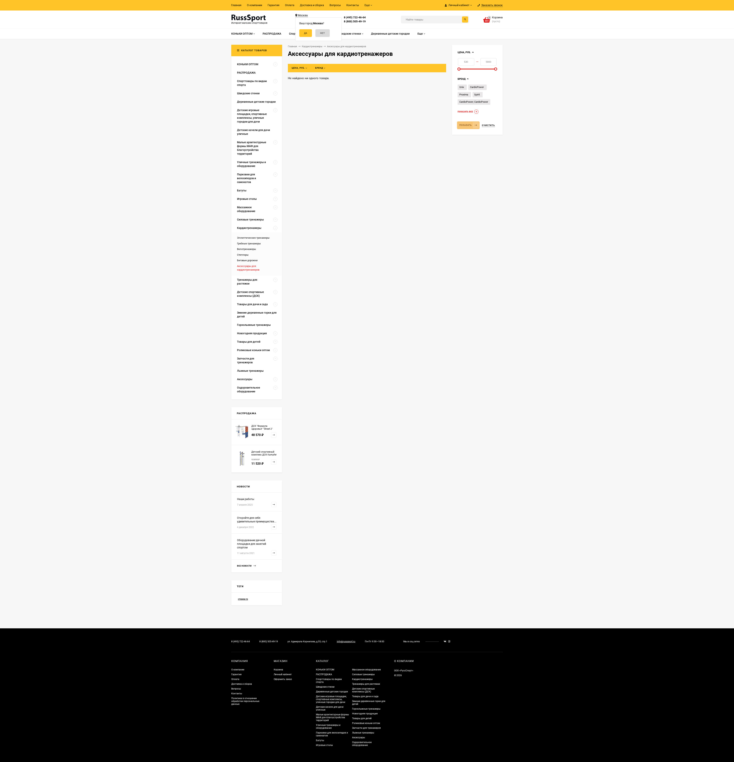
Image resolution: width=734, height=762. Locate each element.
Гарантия (273, 5)
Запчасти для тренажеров (366, 728)
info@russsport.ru (346, 641)
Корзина (278, 669)
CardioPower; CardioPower (473, 101)
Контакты (352, 5)
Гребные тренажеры (249, 243)
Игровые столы (324, 745)
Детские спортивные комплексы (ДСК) (363, 690)
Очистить (488, 125)
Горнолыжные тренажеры (366, 709)
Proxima (463, 94)
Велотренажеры (246, 249)
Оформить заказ (283, 679)
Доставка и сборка (312, 5)
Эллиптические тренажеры (253, 237)
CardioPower (477, 87)
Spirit (477, 94)
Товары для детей (362, 718)
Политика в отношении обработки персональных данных (245, 701)
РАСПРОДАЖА (324, 674)
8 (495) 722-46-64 (355, 17)
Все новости (244, 566)
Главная (236, 5)
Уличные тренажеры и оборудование (328, 726)
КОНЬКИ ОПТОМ (325, 669)
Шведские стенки (325, 687)
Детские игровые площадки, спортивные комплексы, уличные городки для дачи (331, 699)
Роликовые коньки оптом (366, 723)
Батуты (320, 740)
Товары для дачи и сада (365, 696)
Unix (461, 87)
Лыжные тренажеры (363, 732)
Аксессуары (358, 737)
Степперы (242, 254)
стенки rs (243, 599)
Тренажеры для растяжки (366, 684)
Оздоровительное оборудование (362, 744)
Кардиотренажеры (362, 679)
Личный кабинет (283, 674)
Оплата (289, 5)
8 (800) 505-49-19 (355, 21)
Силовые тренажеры (363, 674)
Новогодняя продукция (365, 713)
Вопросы (335, 5)
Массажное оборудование (366, 669)
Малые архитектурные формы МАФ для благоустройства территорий (332, 717)
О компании (254, 5)
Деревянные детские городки (332, 691)
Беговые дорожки (247, 260)
